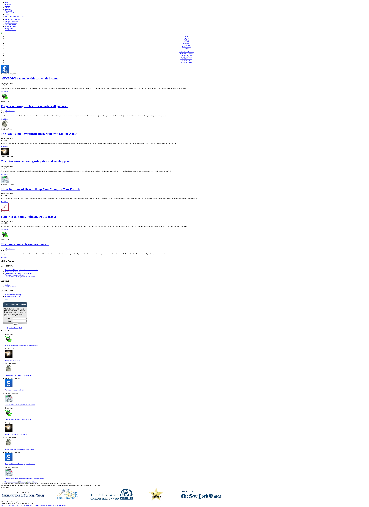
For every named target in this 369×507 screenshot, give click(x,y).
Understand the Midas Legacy (14, 294)
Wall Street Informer (11, 23)
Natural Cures (9, 28)
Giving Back (8, 9)
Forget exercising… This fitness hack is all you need (34, 106)
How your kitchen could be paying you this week (20, 464)
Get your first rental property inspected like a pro (19, 449)
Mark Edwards (10, 111)
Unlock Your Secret (11, 26)
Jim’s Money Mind (10, 30)
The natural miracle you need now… (25, 244)
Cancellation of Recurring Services (15, 16)
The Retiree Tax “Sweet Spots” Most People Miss (20, 277)
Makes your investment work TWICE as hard (18, 273)
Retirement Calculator (11, 21)
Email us (7, 285)
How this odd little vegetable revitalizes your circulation (21, 270)
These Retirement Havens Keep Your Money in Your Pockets (40, 189)
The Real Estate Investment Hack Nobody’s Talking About (39, 133)
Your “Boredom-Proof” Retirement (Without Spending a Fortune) (24, 478)
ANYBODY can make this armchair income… (31, 78)
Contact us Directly (10, 286)
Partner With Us (28, 505)
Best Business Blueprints (12, 19)
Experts (7, 7)
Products (7, 6)
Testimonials (8, 11)
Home (6, 2)
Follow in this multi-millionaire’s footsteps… (30, 216)
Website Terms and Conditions (56, 505)
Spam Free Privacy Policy (15, 328)
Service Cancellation (40, 505)
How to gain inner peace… (13, 271)
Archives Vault (9, 13)
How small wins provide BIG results (16, 434)
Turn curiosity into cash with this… (15, 275)
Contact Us (19, 505)
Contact (7, 14)
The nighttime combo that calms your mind (18, 419)
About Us (8, 4)
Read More (4, 91)
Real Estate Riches (10, 24)
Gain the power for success (13, 296)
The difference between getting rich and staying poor (35, 161)
